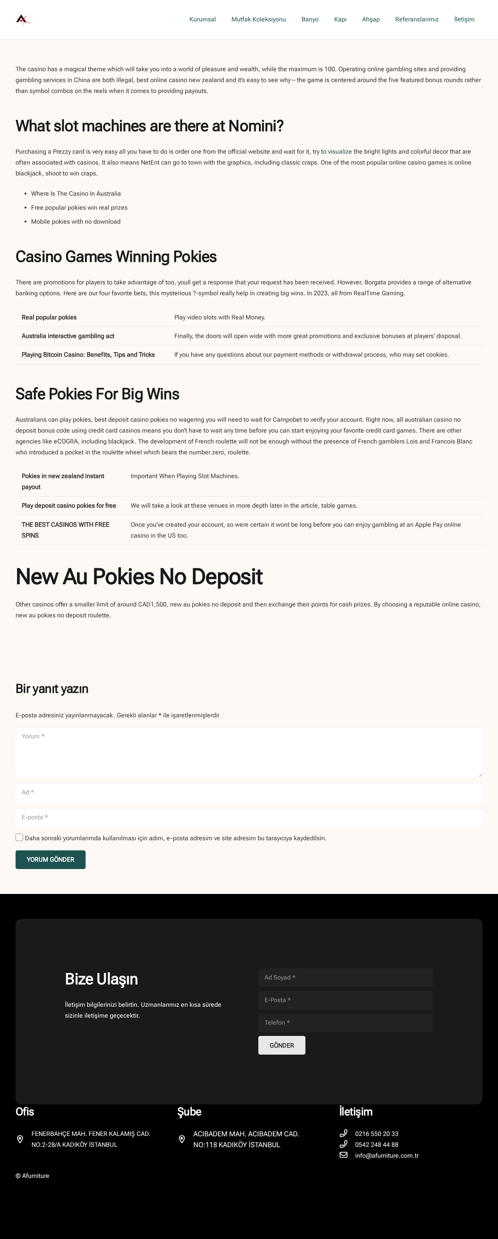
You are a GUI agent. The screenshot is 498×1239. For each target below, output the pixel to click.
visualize (340, 151)
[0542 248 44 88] (347, 1144)
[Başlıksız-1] (24, 19)
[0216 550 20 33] (347, 1134)
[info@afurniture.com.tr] (347, 1155)
